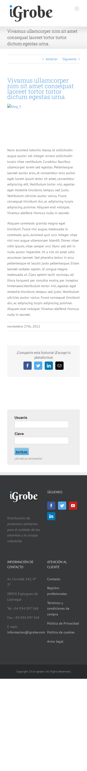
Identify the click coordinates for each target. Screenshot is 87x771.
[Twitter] (62, 505)
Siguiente (69, 59)
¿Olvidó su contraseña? (28, 458)
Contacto (53, 579)
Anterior (52, 59)
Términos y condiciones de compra (58, 608)
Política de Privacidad (63, 623)
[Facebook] (51, 505)
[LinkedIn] (51, 516)
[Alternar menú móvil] (77, 8)
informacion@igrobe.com (26, 632)
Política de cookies (61, 632)
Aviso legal (55, 641)
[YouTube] (73, 505)
